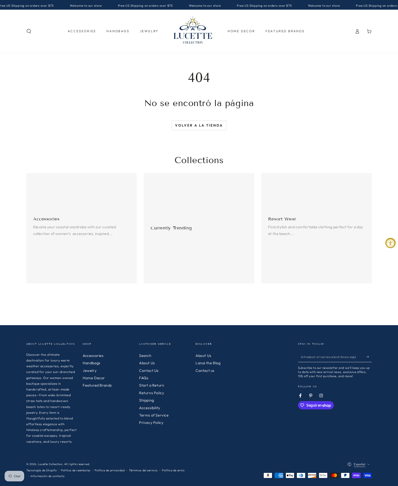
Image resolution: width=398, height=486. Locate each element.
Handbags (91, 363)
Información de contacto (48, 476)
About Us (147, 363)
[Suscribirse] (369, 357)
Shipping (146, 400)
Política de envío (173, 470)
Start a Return (151, 385)
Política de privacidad (110, 470)
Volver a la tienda (199, 125)
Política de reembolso (76, 470)
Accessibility (149, 407)
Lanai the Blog (208, 363)
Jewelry (90, 370)
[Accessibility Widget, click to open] (390, 243)
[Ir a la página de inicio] (193, 31)
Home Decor (94, 378)
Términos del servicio (143, 470)
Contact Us (149, 370)
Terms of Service (154, 415)
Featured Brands (97, 385)
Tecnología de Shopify (41, 470)
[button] (29, 31)
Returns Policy (151, 393)
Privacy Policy (151, 422)
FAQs (143, 378)
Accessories (93, 355)
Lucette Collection (50, 464)
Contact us (205, 370)
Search (145, 355)
